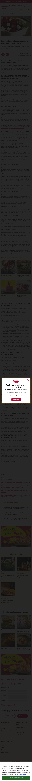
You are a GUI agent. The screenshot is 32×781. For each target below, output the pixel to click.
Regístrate (16, 399)
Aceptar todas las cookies (16, 777)
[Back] (28, 380)
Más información (21, 774)
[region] (16, 771)
